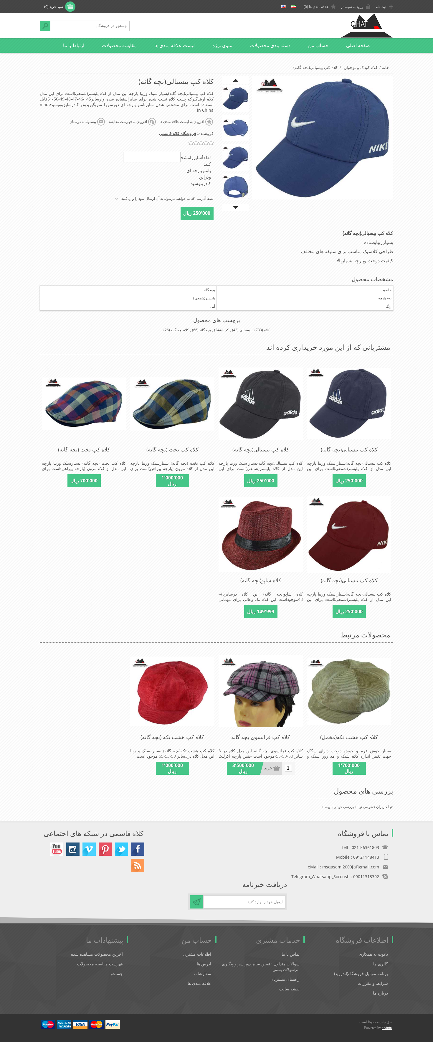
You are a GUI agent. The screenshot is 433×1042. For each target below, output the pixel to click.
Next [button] (235, 207)
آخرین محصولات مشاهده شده (97, 954)
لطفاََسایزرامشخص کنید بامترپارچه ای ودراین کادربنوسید (193, 170)
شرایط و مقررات (373, 983)
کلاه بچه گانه (180, 329)
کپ (226, 329)
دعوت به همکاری (373, 954)
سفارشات (202, 973)
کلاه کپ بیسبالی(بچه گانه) (349, 449)
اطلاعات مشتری (197, 954)
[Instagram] (73, 849)
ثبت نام (381, 6)
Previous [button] (235, 80)
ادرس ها (204, 964)
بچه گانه (205, 329)
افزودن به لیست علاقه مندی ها (181, 122)
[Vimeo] (89, 849)
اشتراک (196, 902)
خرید (268, 768)
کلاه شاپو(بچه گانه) (260, 580)
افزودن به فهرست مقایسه (127, 122)
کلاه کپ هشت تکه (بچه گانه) (172, 737)
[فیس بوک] (137, 849)
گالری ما (380, 964)
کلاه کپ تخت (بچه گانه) (172, 449)
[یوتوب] (56, 849)
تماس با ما (291, 954)
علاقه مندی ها (199, 983)
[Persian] (293, 6)
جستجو (45, 26)
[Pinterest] (105, 849)
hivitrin (387, 1028)
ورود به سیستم (352, 6)
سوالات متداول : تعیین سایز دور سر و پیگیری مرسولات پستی (261, 966)
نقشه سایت (289, 989)
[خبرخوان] (137, 865)
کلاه (267, 329)
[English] (283, 6)
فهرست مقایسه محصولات (100, 964)
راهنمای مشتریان (285, 979)
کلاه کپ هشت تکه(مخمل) (349, 737)
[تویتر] (121, 849)
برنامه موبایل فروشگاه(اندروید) (361, 973)
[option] (235, 98)
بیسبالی (245, 329)
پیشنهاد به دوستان (83, 122)
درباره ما (380, 993)
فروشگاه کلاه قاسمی (177, 133)
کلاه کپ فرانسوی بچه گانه (260, 737)
